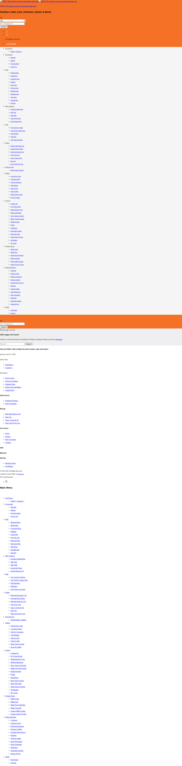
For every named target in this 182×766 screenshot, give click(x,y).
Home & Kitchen (10, 717)
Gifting (7, 623)
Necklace (8, 443)
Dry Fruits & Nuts (16, 206)
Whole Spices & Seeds (17, 237)
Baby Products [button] (9, 106)
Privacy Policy (10, 378)
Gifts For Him (14, 191)
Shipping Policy (10, 384)
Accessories (9, 504)
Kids (6, 574)
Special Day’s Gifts (16, 176)
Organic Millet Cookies (17, 261)
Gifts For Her (14, 188)
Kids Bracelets (14, 133)
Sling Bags (14, 97)
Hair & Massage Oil (16, 121)
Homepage (59, 339)
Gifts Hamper (14, 185)
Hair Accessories (10, 439)
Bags (7, 519)
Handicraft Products (11, 401)
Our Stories (9, 498)
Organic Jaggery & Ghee (17, 264)
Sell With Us (9, 365)
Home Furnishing (15, 295)
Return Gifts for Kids (17, 194)
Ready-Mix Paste (15, 234)
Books (7, 757)
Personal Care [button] (9, 167)
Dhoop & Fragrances (16, 276)
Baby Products (10, 556)
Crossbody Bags (15, 79)
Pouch (7, 433)
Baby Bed (13, 112)
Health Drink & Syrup (17, 209)
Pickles (13, 225)
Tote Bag (13, 103)
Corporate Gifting (15, 179)
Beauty (7, 592)
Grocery (8, 650)
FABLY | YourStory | (16, 51)
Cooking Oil (14, 203)
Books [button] (7, 307)
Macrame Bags (15, 91)
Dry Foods (13, 243)
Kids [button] (6, 124)
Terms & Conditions (11, 381)
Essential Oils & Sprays (17, 282)
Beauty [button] (7, 143)
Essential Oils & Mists (17, 149)
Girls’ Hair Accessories (17, 140)
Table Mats (14, 298)
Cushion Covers (15, 273)
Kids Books (14, 310)
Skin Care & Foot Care (17, 164)
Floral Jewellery (15, 63)
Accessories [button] (8, 54)
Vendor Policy (9, 390)
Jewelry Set (14, 67)
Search (4, 27)
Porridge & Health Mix (17, 109)
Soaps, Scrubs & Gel (16, 158)
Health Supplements (16, 213)
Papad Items (14, 228)
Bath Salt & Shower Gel (17, 152)
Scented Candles (15, 289)
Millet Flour (14, 252)
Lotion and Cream (16, 118)
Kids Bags (13, 136)
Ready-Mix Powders (16, 231)
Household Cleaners (16, 301)
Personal (13, 313)
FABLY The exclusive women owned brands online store (18, 6)
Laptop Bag (14, 85)
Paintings (13, 286)
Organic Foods (10, 696)
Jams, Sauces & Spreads (17, 216)
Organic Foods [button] (9, 246)
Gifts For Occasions (16, 182)
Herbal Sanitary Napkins (17, 170)
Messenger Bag (15, 94)
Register (13, 44)
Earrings (8, 437)
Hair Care (13, 161)
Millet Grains (14, 249)
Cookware (13, 270)
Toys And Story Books (17, 127)
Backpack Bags (15, 73)
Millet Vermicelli (15, 258)
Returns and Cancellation (13, 387)
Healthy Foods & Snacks (17, 219)
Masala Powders (15, 222)
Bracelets (13, 57)
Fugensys (21, 474)
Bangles (13, 60)
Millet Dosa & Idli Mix (17, 255)
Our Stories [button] (8, 48)
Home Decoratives (15, 292)
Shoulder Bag (14, 100)
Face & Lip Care (15, 155)
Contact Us (8, 368)
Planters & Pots (15, 304)
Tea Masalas (14, 240)
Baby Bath (13, 115)
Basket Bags (14, 76)
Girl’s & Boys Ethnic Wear (18, 130)
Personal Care (9, 617)
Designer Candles (15, 280)
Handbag (13, 82)
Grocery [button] (7, 200)
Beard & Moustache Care (17, 146)
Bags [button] (6, 70)
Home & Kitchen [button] (10, 267)
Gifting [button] (7, 173)
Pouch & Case (14, 88)
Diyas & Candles (15, 197)
